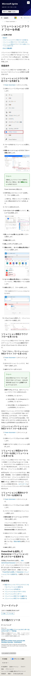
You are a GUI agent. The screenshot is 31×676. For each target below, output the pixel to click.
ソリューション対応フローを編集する (15, 596)
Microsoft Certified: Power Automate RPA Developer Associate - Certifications (13, 641)
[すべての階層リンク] (2, 21)
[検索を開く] (21, 17)
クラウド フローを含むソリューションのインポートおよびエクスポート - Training (15, 630)
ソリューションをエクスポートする (15, 591)
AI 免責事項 (4, 666)
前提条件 (5, 38)
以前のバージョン (14, 666)
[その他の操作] (28, 21)
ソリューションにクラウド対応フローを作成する (15, 40)
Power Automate (10, 21)
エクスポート (22, 484)
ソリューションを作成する (12, 589)
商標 (9, 673)
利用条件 (3, 673)
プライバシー (9, 669)
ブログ (22, 666)
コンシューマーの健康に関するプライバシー (12, 671)
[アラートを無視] (28, 2)
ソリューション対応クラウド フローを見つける (15, 42)
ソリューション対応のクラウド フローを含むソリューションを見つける (16, 44)
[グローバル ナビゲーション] (1, 17)
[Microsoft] (15, 18)
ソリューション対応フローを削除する (15, 598)
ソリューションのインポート (13, 594)
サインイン (27, 18)
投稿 (2, 669)
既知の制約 (17, 541)
